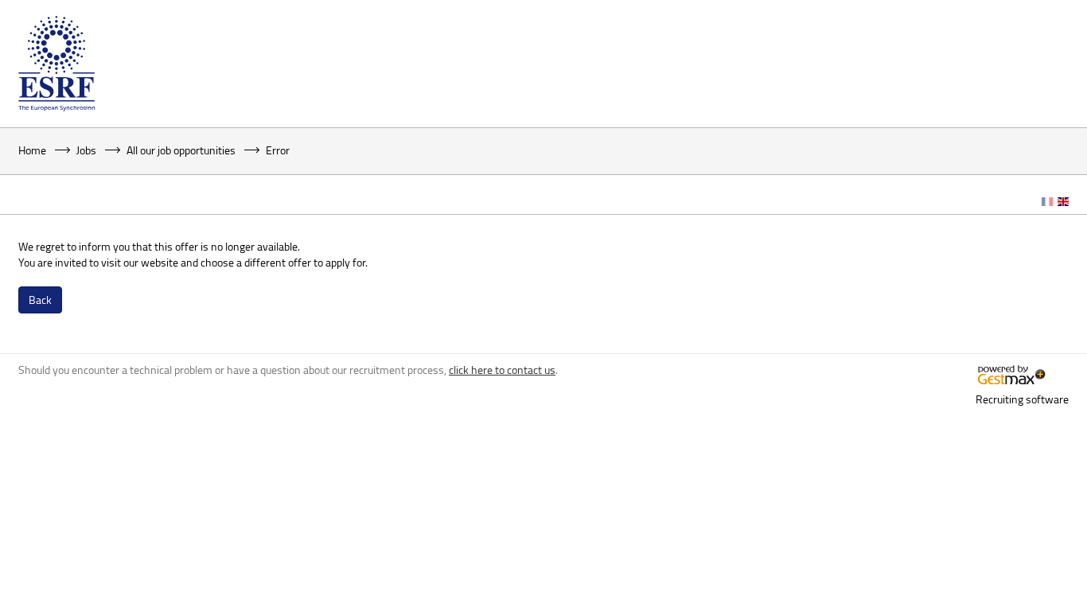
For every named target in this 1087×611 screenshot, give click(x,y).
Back (40, 299)
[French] (1047, 201)
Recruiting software (1022, 399)
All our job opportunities (181, 150)
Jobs (86, 150)
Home (32, 150)
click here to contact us (502, 369)
